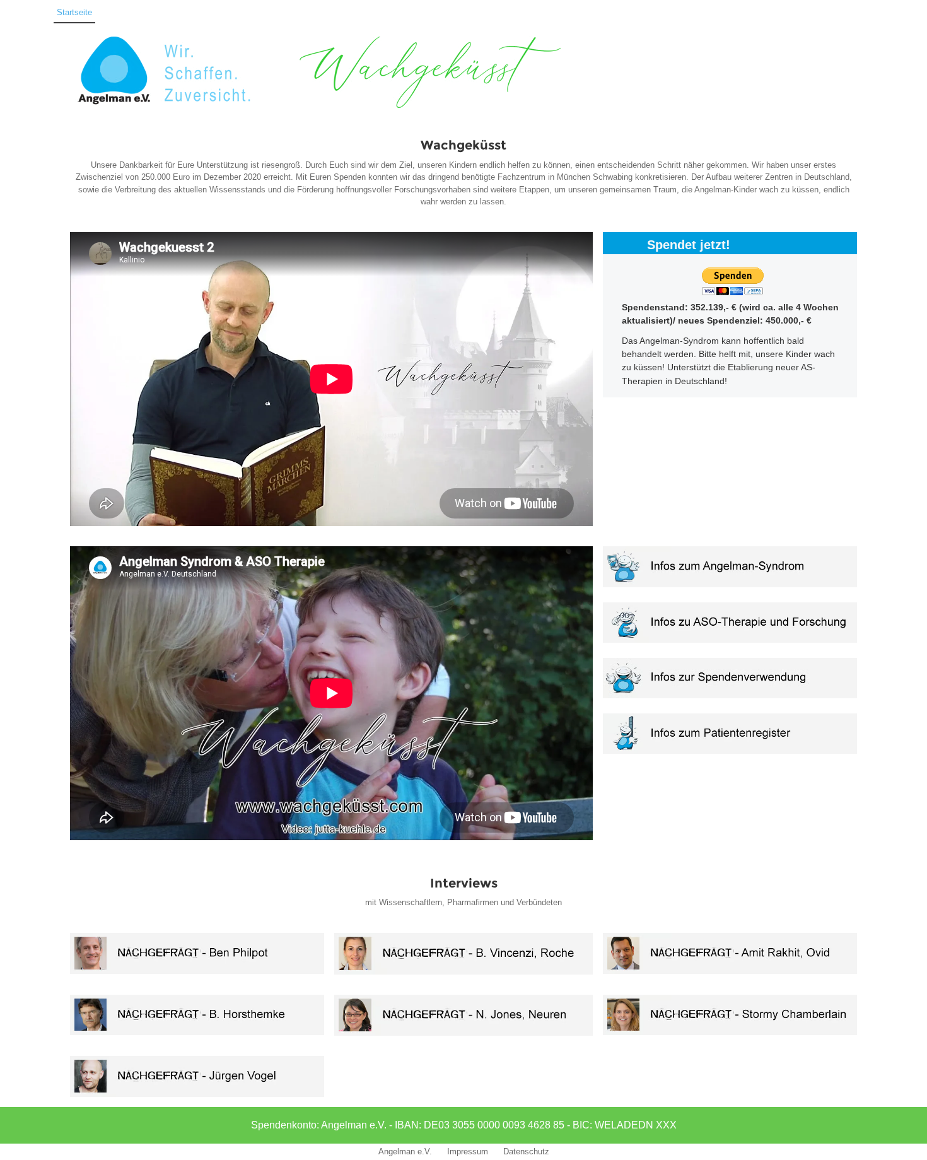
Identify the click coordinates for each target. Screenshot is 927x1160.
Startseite (74, 12)
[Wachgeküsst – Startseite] (20, 13)
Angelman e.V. (405, 1151)
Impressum (467, 1151)
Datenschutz (526, 1151)
